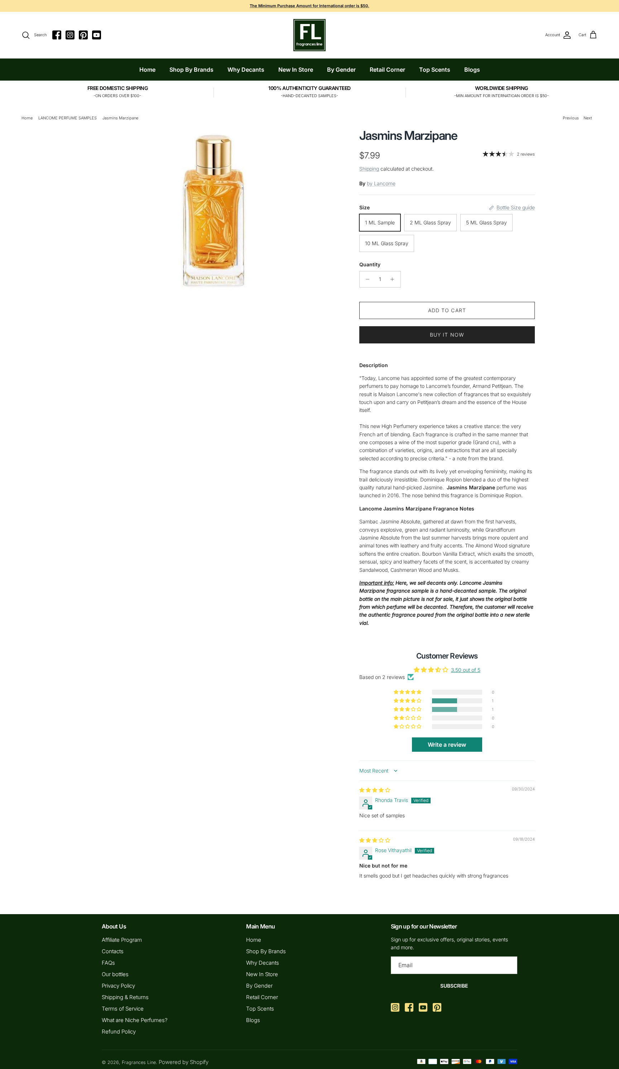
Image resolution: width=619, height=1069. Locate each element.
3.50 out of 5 (465, 670)
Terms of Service (123, 1008)
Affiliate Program (122, 939)
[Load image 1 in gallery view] (214, 209)
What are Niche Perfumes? (135, 1020)
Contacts (113, 951)
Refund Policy (119, 1031)
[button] (408, 700)
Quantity (369, 264)
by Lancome (381, 183)
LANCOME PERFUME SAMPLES (67, 117)
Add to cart (447, 310)
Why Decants (245, 69)
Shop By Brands (191, 69)
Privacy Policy (118, 985)
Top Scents (434, 69)
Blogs (472, 69)
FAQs (108, 962)
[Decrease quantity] (366, 279)
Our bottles (115, 974)
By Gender (341, 69)
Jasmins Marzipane (120, 117)
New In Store (295, 69)
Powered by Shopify (183, 1062)
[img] (374, 790)
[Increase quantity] (394, 279)
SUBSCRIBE (454, 986)
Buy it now (447, 335)
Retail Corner (387, 69)
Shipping (369, 169)
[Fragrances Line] (309, 35)
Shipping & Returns (125, 997)
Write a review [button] (447, 744)
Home (147, 69)
